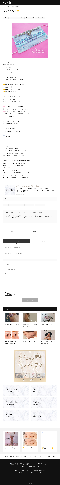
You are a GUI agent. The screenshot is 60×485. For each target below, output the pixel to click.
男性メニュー (19, 456)
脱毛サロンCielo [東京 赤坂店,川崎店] (28, 186)
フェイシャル (26, 13)
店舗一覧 (12, 456)
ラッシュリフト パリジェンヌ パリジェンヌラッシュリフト (32, 215)
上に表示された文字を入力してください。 (13, 294)
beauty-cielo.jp (20, 194)
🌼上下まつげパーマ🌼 (28, 448)
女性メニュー (27, 456)
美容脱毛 (21, 13)
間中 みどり (12, 212)
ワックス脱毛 (17, 13)
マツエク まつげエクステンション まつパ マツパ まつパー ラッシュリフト (29, 215)
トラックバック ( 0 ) (43, 241)
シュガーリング (11, 13)
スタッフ (34, 456)
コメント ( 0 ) (16, 241)
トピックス (41, 456)
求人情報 (48, 456)
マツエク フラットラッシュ (12, 215)
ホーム (6, 456)
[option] (11, 441)
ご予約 (53, 456)
